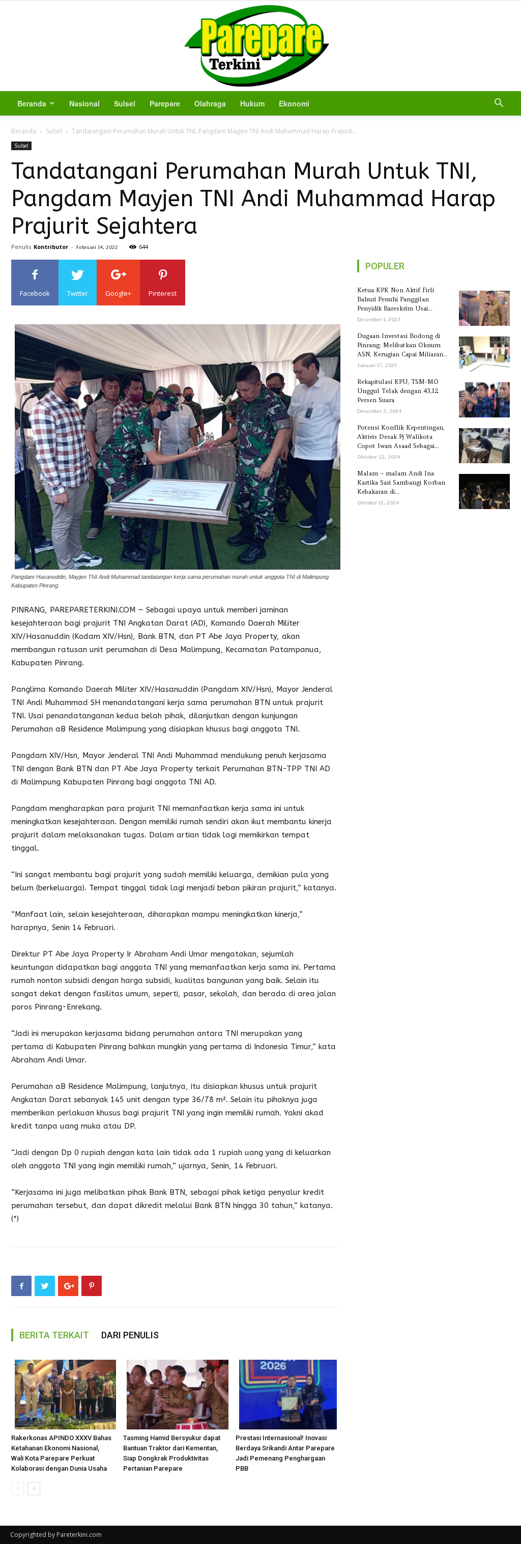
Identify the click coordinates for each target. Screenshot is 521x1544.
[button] (498, 104)
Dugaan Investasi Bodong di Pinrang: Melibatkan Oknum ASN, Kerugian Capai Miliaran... (402, 345)
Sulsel (124, 103)
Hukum (252, 103)
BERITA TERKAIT (54, 1335)
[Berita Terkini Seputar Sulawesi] (260, 46)
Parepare (165, 103)
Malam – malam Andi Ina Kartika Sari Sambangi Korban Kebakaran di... (401, 482)
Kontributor (51, 246)
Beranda (31, 103)
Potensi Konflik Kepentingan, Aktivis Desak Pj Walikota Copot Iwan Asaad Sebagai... (401, 437)
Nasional (84, 103)
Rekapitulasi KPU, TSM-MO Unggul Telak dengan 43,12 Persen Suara (398, 391)
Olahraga (210, 103)
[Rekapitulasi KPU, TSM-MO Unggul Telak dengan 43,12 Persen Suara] (482, 399)
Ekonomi (294, 103)
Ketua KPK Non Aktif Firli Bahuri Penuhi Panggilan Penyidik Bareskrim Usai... (395, 299)
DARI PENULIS (130, 1335)
